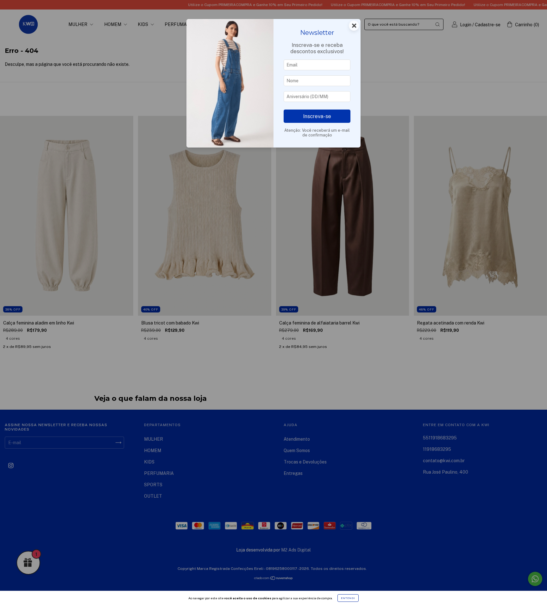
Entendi (348, 598)
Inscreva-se (317, 116)
